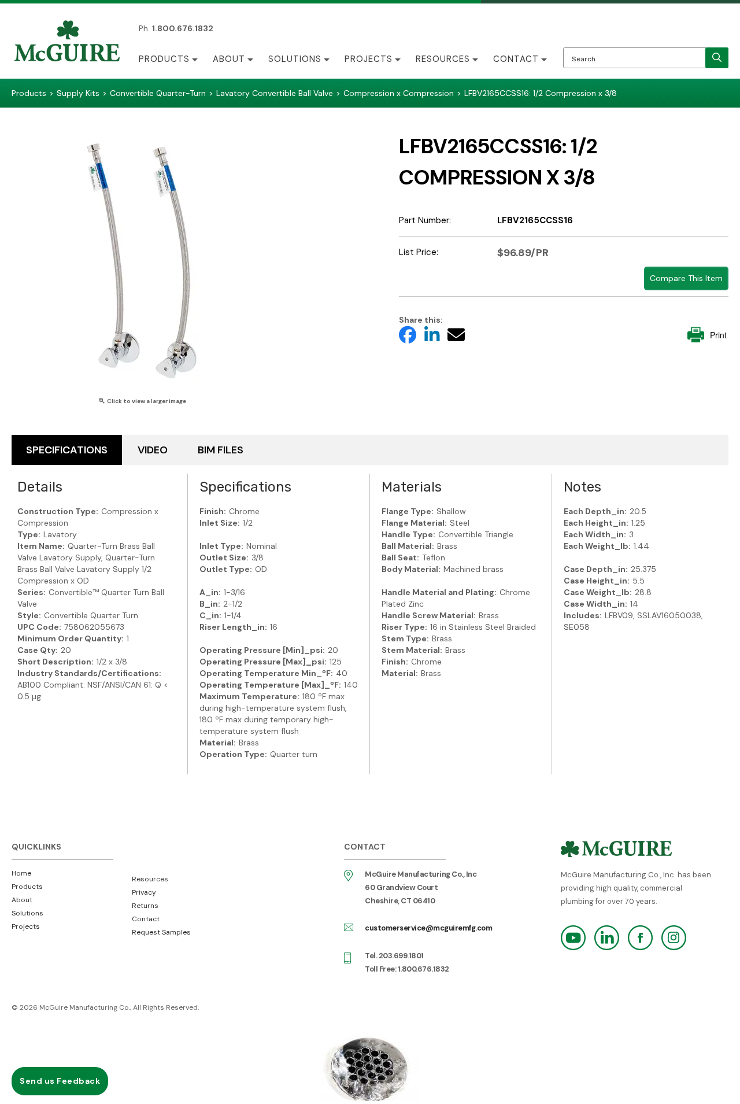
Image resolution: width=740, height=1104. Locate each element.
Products (164, 59)
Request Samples (161, 932)
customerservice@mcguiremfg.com (428, 928)
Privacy (144, 892)
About (229, 59)
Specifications (67, 450)
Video (153, 450)
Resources (443, 59)
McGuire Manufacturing (67, 42)
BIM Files (220, 450)
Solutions (294, 59)
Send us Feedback (60, 1081)
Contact (516, 59)
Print (718, 335)
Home (21, 873)
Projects (369, 59)
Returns (145, 905)
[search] (716, 57)
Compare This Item (686, 278)
